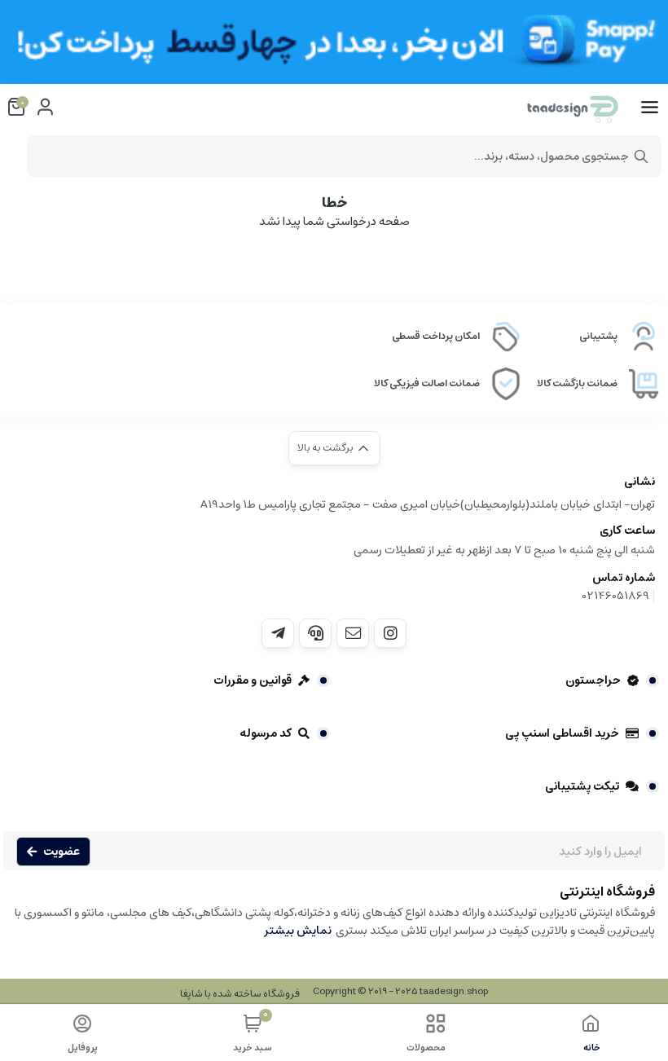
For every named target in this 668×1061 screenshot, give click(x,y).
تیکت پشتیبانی (582, 786)
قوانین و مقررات (252, 680)
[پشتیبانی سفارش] (315, 633)
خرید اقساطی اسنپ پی (562, 733)
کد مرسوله (266, 733)
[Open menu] (649, 107)
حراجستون (593, 680)
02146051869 (615, 595)
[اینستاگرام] (390, 633)
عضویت (61, 851)
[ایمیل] (352, 633)
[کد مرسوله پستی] (277, 633)
